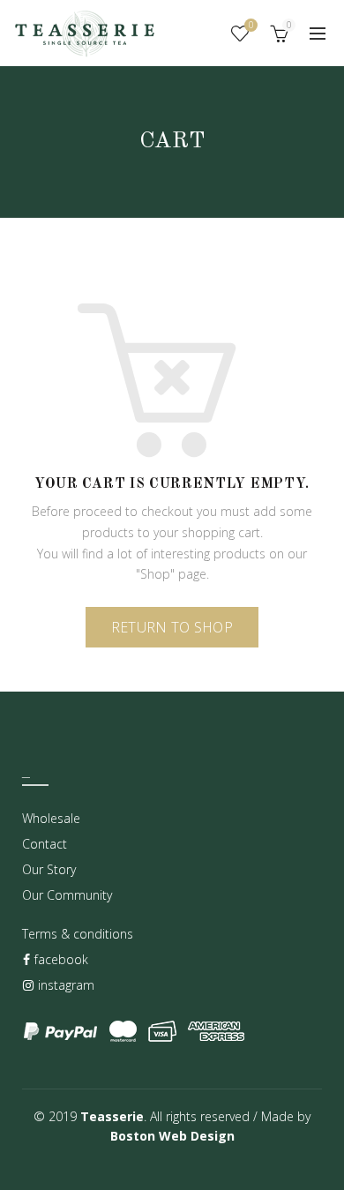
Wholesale (51, 818)
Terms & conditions (77, 933)
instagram (64, 985)
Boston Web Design (172, 1135)
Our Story (49, 869)
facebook (59, 959)
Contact (44, 843)
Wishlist (251, 25)
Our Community (67, 895)
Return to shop (172, 627)
